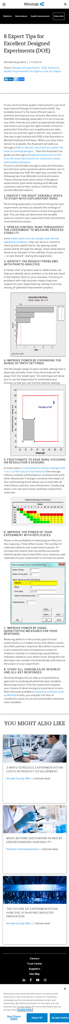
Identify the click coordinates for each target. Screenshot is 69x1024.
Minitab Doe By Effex (18, 778)
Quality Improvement (16, 71)
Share (10, 79)
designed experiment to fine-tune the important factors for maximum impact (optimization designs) (33, 158)
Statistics (53, 67)
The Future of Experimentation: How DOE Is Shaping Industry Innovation (32, 912)
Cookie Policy (25, 1009)
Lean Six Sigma (52, 71)
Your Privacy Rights (14, 1018)
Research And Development (22, 849)
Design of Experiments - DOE (30, 67)
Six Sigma (36, 71)
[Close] (65, 988)
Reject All (37, 1017)
